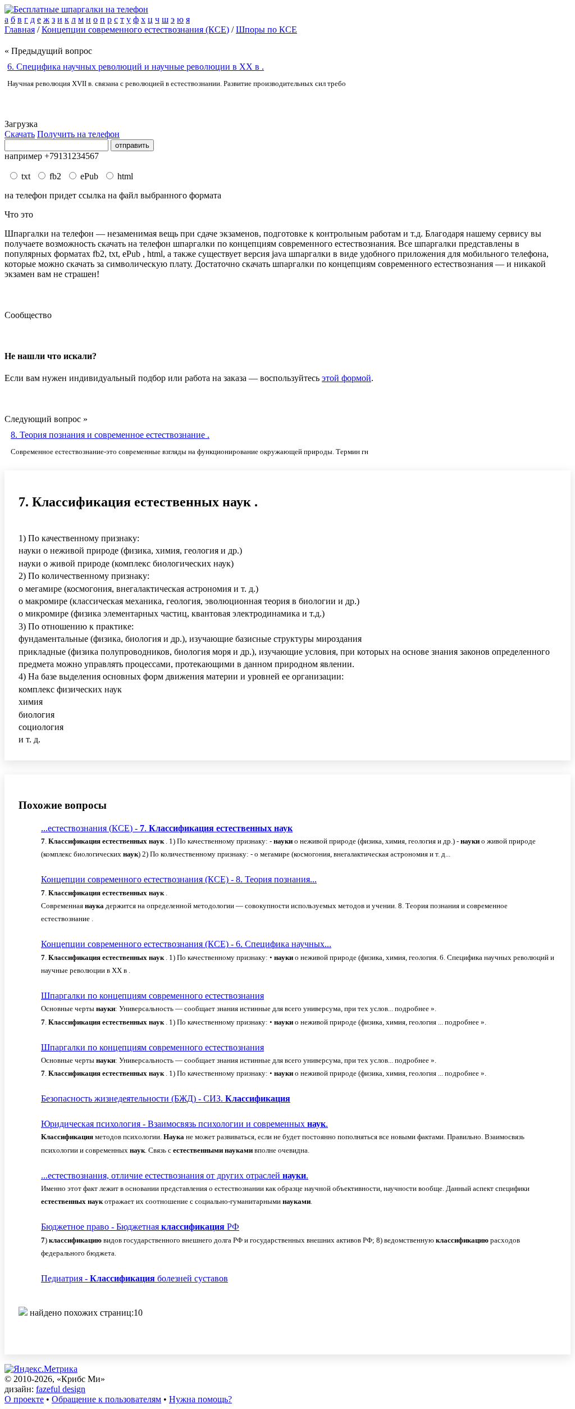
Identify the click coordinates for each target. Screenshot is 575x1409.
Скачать (19, 134)
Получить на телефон (78, 134)
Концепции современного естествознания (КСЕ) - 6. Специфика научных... (186, 944)
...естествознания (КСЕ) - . (167, 828)
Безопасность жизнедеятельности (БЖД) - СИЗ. (165, 1098)
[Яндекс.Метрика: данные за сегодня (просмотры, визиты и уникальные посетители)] (40, 1369)
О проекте (24, 1399)
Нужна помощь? (200, 1399)
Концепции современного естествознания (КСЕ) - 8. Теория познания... (179, 879)
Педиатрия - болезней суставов (134, 1278)
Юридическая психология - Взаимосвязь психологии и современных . (184, 1124)
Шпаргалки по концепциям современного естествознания (152, 995)
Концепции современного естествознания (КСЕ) (135, 29)
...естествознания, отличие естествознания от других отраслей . (174, 1175)
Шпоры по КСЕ (266, 29)
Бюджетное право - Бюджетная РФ (140, 1226)
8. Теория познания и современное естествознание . (110, 435)
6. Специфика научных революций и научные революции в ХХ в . (135, 66)
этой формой (346, 378)
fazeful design (60, 1389)
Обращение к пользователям (106, 1399)
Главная (19, 29)
